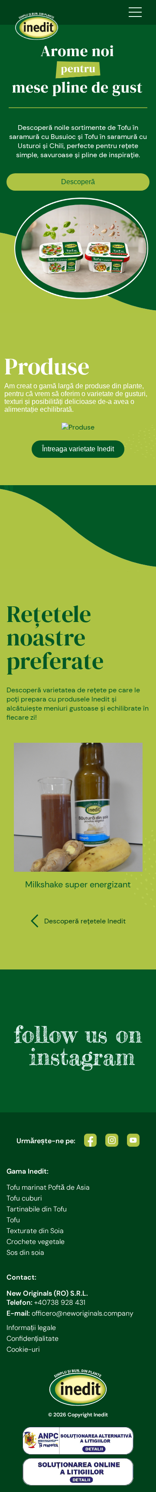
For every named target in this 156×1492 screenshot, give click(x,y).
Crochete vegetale (35, 1241)
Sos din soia (25, 1252)
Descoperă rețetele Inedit (85, 921)
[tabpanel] (78, 162)
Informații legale (31, 1327)
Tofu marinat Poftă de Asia (48, 1187)
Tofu (13, 1219)
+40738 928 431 (59, 1302)
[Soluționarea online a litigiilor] (78, 1472)
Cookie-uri (23, 1349)
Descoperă (78, 181)
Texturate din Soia (35, 1230)
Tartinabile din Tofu (36, 1209)
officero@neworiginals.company (82, 1313)
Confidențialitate (32, 1338)
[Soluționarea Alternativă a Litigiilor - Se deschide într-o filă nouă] (78, 1441)
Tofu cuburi (24, 1198)
